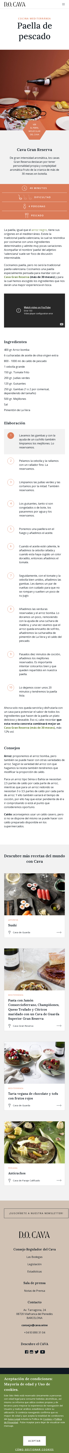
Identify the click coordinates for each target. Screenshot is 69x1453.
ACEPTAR (34, 1440)
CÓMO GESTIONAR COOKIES (34, 1449)
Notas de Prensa (34, 1291)
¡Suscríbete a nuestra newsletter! (36, 1213)
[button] (63, 4)
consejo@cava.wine (34, 1325)
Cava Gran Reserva (34, 149)
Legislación (34, 1264)
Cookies (47, 1419)
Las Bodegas (34, 1257)
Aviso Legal (14, 1419)
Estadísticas (34, 1271)
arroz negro (39, 230)
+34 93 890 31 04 (34, 1332)
